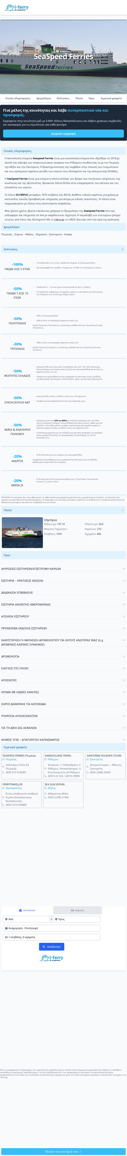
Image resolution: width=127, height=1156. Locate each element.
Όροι (92, 98)
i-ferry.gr (59, 219)
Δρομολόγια (44, 98)
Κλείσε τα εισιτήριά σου (62, 1151)
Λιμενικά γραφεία (111, 98)
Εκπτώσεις (63, 98)
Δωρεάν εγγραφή (63, 133)
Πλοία (79, 98)
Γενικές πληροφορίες (18, 98)
